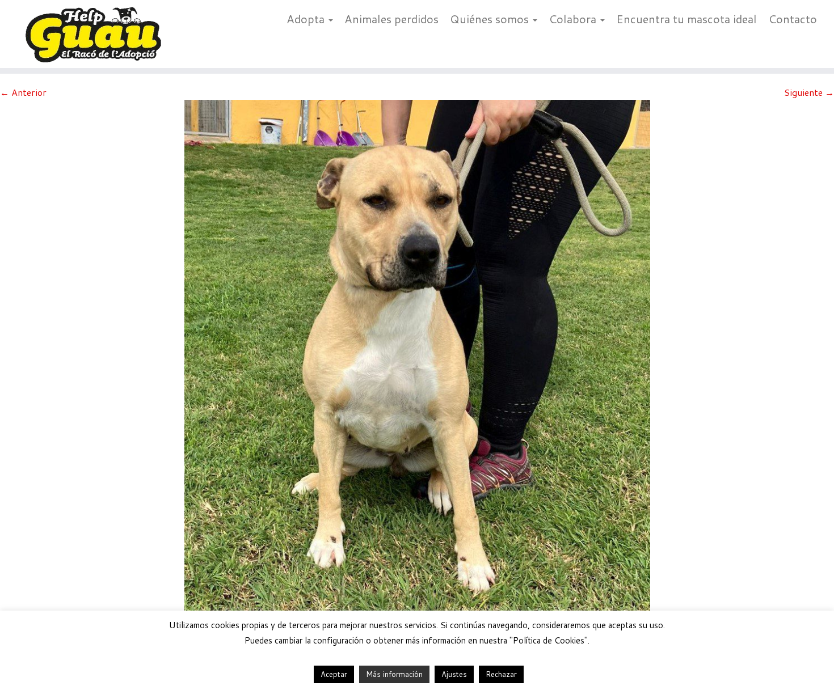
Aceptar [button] (334, 674)
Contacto (792, 19)
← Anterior (23, 92)
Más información (394, 674)
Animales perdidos (391, 19)
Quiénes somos (491, 19)
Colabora (574, 19)
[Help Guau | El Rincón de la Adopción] (96, 34)
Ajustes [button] (454, 674)
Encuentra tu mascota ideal (686, 19)
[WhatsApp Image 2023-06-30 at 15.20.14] (417, 370)
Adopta (307, 19)
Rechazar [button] (501, 674)
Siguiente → (809, 92)
